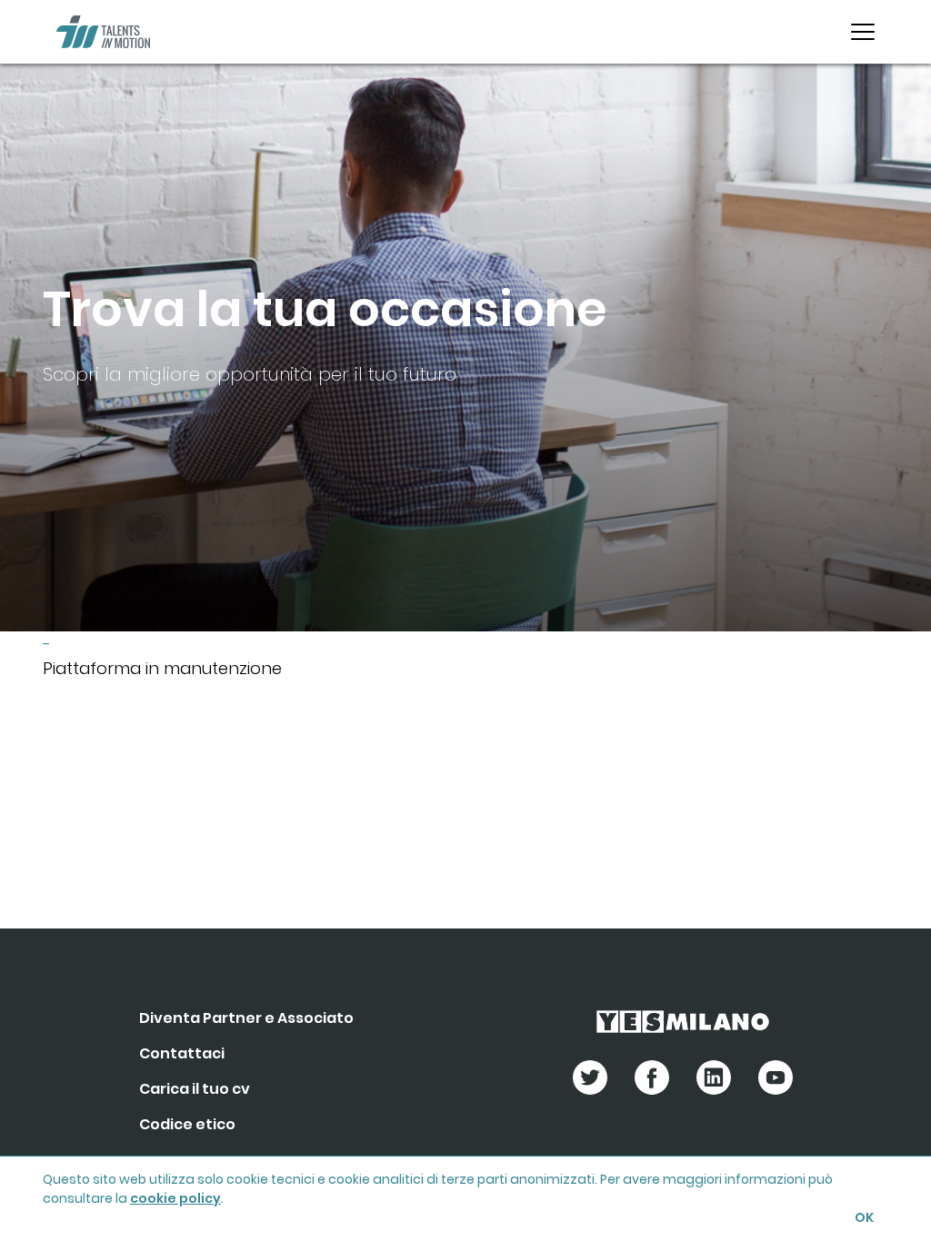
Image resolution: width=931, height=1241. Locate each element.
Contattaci (182, 1053)
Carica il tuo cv (194, 1088)
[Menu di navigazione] (862, 32)
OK (864, 1217)
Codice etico (187, 1124)
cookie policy (175, 1198)
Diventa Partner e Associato (246, 1018)
